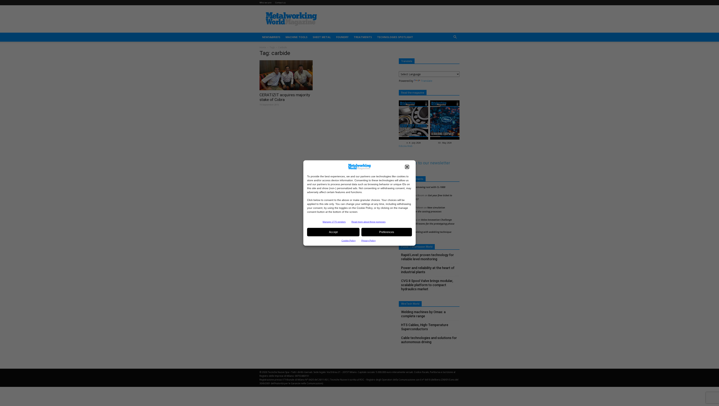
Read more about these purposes (368, 221)
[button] (407, 167)
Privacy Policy (368, 240)
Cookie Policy (349, 240)
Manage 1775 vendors (334, 221)
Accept (333, 232)
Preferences (386, 232)
